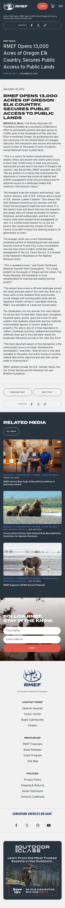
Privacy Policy (32, 780)
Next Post (47, 392)
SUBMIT (32, 648)
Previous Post (17, 392)
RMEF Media (13, 16)
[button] (31, 25)
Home (5, 16)
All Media (11, 431)
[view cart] (52, 6)
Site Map (32, 761)
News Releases (10, 74)
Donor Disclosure (32, 791)
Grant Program (33, 755)
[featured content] (32, 870)
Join (42, 6)
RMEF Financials (32, 744)
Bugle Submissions (32, 720)
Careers (32, 725)
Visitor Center (32, 714)
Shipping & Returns (32, 785)
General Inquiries (32, 708)
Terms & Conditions (32, 797)
